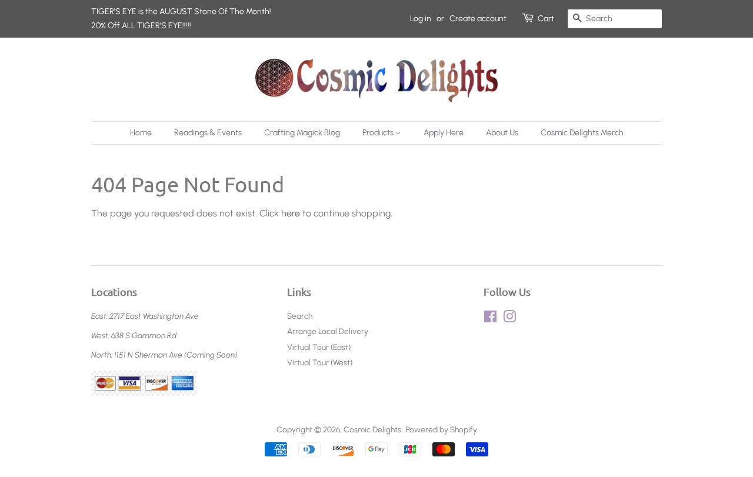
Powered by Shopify (441, 429)
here (290, 213)
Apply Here (444, 133)
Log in (420, 19)
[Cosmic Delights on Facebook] (490, 318)
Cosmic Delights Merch (582, 133)
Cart (546, 19)
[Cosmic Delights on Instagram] (509, 318)
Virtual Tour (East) (319, 347)
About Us (502, 133)
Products (378, 133)
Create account (478, 19)
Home (141, 133)
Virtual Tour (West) (319, 362)
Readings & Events (208, 133)
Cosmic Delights (373, 429)
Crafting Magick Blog (302, 133)
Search (299, 316)
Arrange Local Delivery (327, 331)
